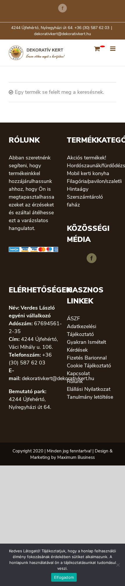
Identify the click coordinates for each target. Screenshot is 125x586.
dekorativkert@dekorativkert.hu (62, 34)
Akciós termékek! (86, 157)
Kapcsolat (78, 373)
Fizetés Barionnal (87, 357)
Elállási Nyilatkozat (88, 389)
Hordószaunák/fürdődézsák (91, 165)
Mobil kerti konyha (88, 173)
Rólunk (75, 381)
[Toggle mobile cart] (97, 49)
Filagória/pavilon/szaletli (91, 181)
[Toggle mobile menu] (113, 49)
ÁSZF (73, 318)
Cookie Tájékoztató (89, 365)
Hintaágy (77, 189)
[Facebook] (92, 258)
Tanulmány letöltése (90, 396)
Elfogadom (64, 577)
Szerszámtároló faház (85, 200)
